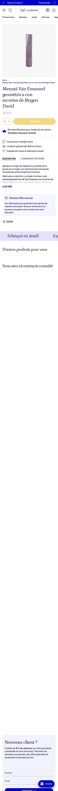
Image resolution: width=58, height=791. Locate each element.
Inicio (4, 80)
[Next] (54, 2)
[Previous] (3, 2)
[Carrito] (54, 10)
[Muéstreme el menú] (4, 10)
